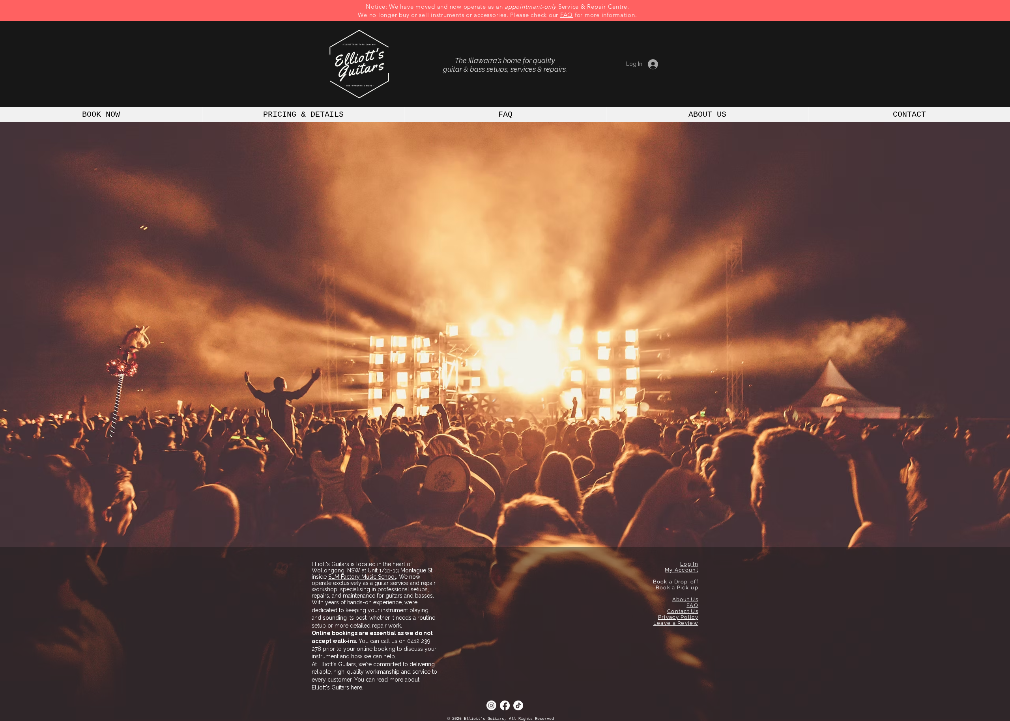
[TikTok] (518, 705)
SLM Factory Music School (362, 577)
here (356, 687)
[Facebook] (505, 705)
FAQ (566, 15)
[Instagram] (491, 705)
